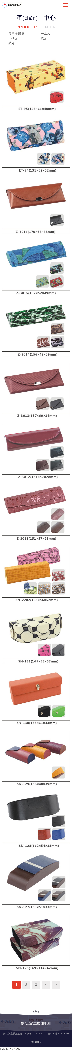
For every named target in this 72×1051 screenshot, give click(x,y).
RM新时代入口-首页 (10, 1049)
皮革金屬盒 (16, 33)
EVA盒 (13, 38)
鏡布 (11, 43)
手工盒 (45, 33)
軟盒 (44, 38)
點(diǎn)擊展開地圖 (36, 1023)
